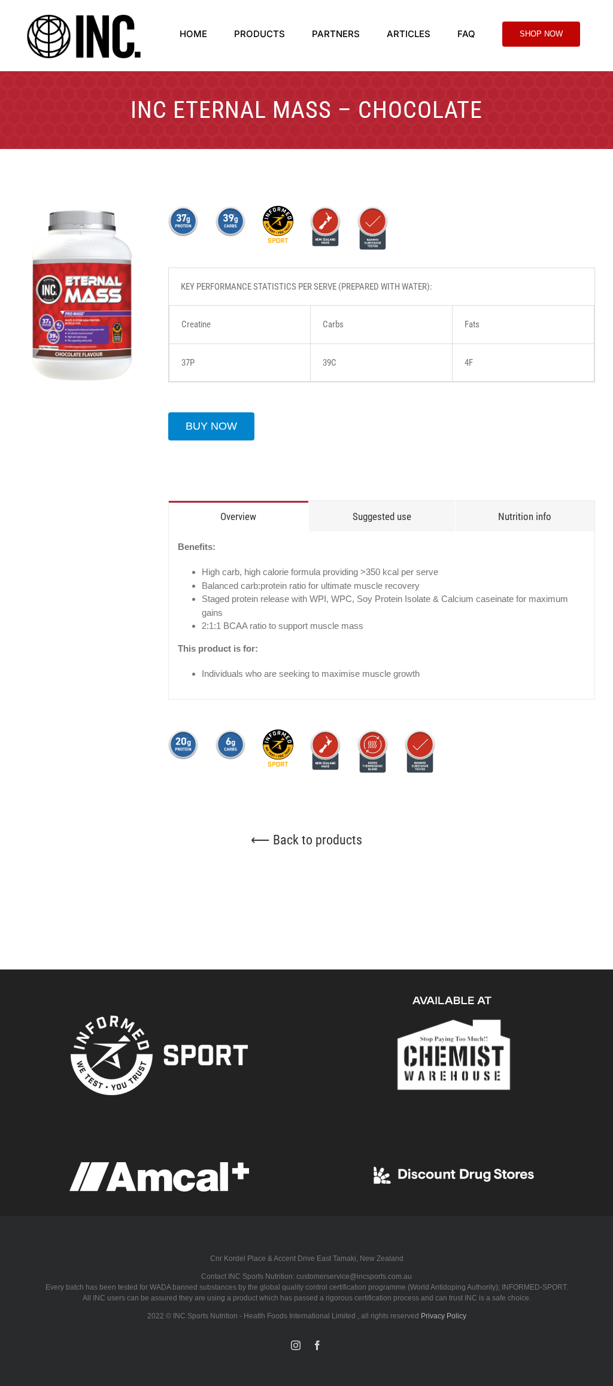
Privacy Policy (443, 1316)
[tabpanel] (381, 615)
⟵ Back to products (306, 839)
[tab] (238, 516)
